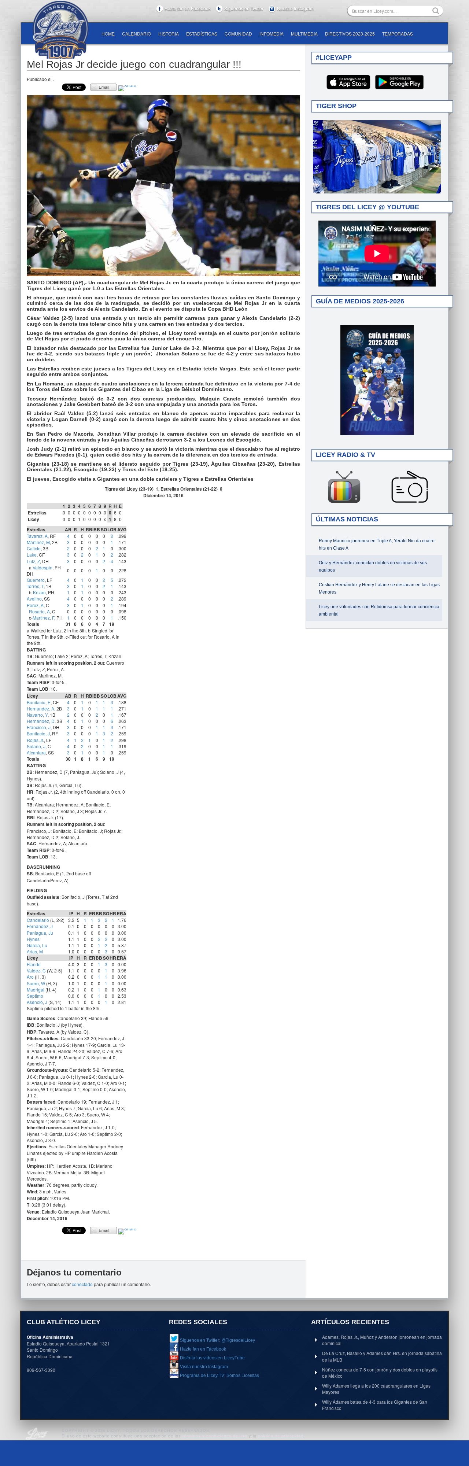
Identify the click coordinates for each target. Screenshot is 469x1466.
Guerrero (36, 580)
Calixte (34, 548)
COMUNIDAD (238, 33)
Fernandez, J (40, 926)
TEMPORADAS (397, 33)
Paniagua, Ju (40, 933)
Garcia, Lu (37, 945)
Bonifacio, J (38, 733)
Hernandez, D (41, 721)
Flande (34, 964)
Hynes (33, 939)
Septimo (35, 996)
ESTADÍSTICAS (201, 33)
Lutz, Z (33, 561)
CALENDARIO (136, 33)
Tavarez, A (37, 536)
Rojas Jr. (35, 740)
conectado (82, 1284)
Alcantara (36, 752)
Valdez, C (36, 970)
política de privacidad (280, 1436)
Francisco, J (39, 727)
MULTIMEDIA (304, 33)
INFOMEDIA (271, 33)
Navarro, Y (37, 715)
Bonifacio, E (39, 702)
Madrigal (35, 989)
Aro (30, 977)
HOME (108, 33)
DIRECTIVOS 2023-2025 (350, 33)
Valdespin (42, 567)
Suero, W (36, 983)
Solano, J (36, 746)
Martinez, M (38, 542)
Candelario (38, 920)
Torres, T (35, 586)
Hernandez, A (40, 708)
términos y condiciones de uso (214, 1436)
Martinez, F (43, 617)
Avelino (34, 598)
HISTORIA (168, 33)
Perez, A (35, 605)
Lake (32, 554)
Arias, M (35, 951)
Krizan (39, 592)
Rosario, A (39, 611)
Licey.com (60, 30)
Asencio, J (37, 1002)
